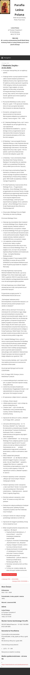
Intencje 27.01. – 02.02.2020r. (10, 579)
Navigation (7, 58)
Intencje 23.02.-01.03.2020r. (20, 581)
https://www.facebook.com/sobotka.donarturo (15, 664)
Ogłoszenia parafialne (9, 574)
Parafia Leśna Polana (19, 9)
